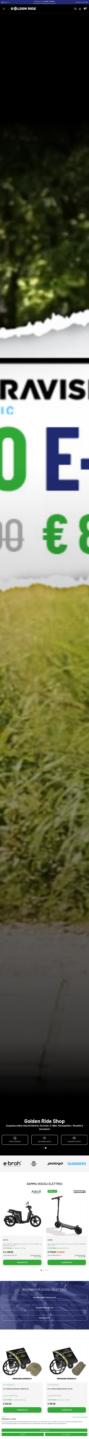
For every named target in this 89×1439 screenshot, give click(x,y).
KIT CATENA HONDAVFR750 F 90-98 (60, 1389)
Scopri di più (22, 1262)
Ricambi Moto (44, 1318)
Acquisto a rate (74, 1141)
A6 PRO (50, 1240)
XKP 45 (5, 1240)
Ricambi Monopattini (44, 1308)
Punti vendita (15, 1141)
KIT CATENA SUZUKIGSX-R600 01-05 (16, 1389)
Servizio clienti (80, 2)
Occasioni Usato (44, 1141)
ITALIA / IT (6, 2)
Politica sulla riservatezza (80, 1417)
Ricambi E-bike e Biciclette (44, 1297)
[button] (5, 1417)
